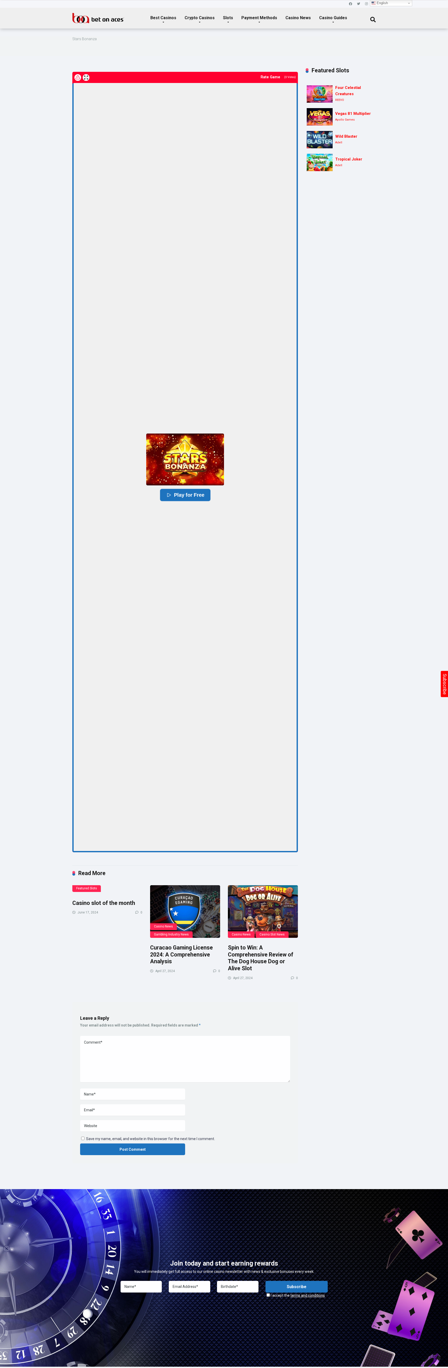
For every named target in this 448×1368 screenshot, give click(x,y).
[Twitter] (358, 4)
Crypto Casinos (200, 17)
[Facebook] (350, 4)
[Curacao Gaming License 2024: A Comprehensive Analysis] (185, 911)
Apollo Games (345, 119)
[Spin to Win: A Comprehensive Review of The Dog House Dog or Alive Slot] (263, 911)
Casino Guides (333, 17)
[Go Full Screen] (86, 77)
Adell (338, 142)
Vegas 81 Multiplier (353, 113)
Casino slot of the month (103, 903)
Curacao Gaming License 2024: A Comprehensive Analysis (181, 954)
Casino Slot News (272, 934)
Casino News (298, 17)
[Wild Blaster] (320, 139)
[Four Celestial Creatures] (320, 94)
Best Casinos (163, 17)
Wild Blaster (346, 136)
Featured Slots (86, 888)
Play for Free (189, 495)
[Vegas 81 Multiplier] (320, 116)
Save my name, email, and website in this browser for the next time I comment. (150, 1139)
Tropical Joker (348, 159)
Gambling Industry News (171, 934)
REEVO (339, 100)
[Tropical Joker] (320, 162)
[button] (185, 459)
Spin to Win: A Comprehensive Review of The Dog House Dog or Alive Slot (260, 958)
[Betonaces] (98, 16)
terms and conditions (307, 1295)
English (382, 3)
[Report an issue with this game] (77, 77)
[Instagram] (366, 4)
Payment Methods (259, 17)
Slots (228, 17)
